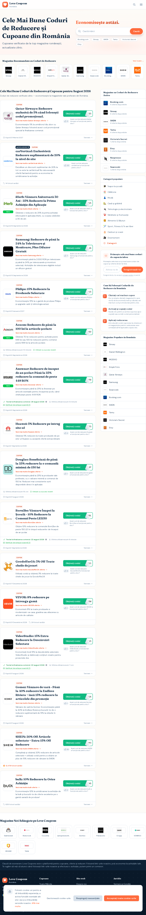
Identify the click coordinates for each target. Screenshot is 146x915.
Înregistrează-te (132, 269)
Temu (115, 39)
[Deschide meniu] (141, 4)
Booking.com (83, 39)
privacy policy (127, 275)
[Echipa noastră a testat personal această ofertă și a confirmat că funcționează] (46, 402)
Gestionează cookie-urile (59, 898)
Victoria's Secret (129, 39)
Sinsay (96, 39)
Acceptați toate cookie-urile (121, 898)
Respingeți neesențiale (88, 898)
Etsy (79, 44)
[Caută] (134, 4)
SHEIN (106, 39)
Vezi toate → (138, 61)
